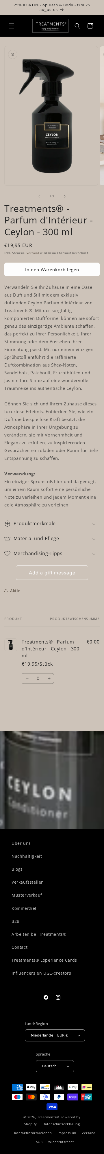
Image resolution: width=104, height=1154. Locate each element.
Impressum (66, 1133)
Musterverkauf (27, 895)
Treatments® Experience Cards (44, 960)
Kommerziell (25, 908)
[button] (11, 26)
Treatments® (48, 1117)
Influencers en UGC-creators (41, 973)
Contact (19, 947)
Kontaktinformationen (33, 1133)
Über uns (21, 843)
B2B (16, 921)
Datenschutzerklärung (61, 1124)
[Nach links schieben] (39, 196)
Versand (33, 253)
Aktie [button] (15, 590)
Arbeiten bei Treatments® (39, 934)
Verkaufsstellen (28, 882)
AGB (39, 1142)
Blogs (17, 869)
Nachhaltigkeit (27, 856)
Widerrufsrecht (61, 1142)
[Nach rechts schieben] (64, 196)
